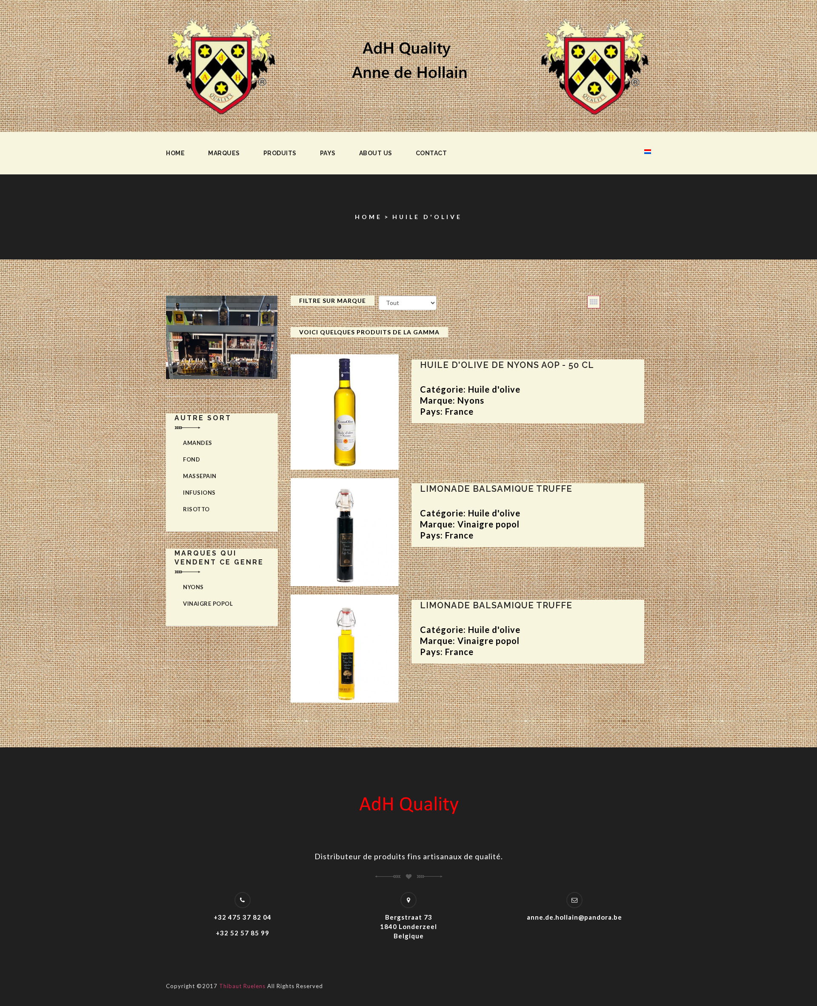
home (175, 153)
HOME (368, 216)
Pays (328, 153)
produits (280, 153)
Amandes (197, 442)
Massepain (200, 476)
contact (431, 153)
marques (224, 153)
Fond (191, 459)
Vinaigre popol (208, 603)
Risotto (196, 509)
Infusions (199, 492)
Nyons (193, 587)
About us (375, 153)
